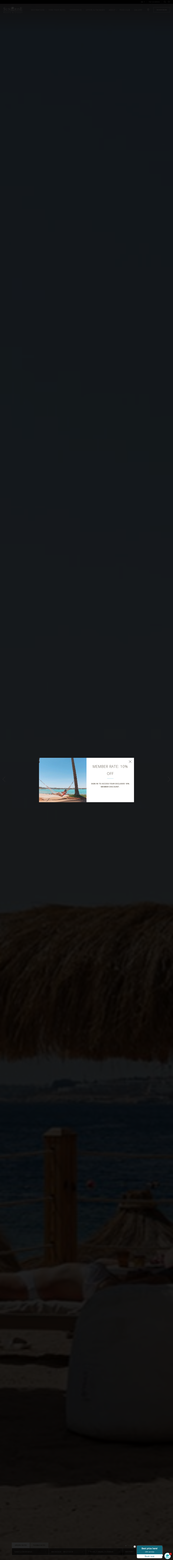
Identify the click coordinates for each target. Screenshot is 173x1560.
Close (130, 762)
